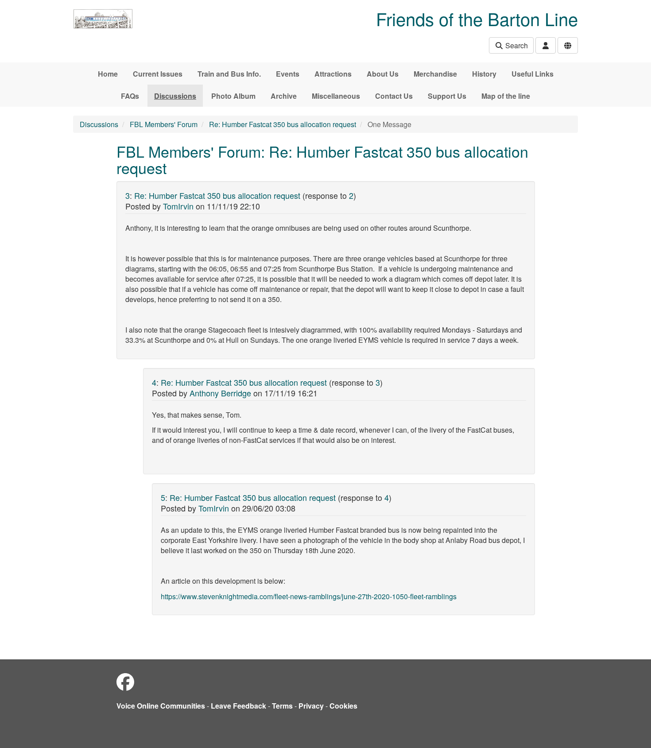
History (484, 74)
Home (108, 74)
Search (516, 45)
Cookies (343, 706)
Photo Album (233, 96)
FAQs (130, 96)
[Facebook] (125, 681)
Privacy (311, 706)
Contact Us (394, 96)
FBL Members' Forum (164, 124)
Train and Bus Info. (229, 74)
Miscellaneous (336, 96)
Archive (284, 96)
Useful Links (533, 74)
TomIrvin (178, 206)
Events (287, 74)
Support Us (447, 96)
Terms (282, 706)
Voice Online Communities (160, 706)
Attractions (333, 74)
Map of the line (505, 96)
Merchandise (435, 74)
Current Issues (157, 74)
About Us (383, 74)
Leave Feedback (238, 706)
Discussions (175, 96)
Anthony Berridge (220, 393)
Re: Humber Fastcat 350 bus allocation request (282, 124)
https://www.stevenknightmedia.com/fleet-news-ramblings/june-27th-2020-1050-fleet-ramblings (309, 596)
